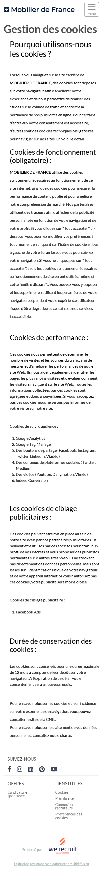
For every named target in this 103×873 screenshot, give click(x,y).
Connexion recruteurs (64, 806)
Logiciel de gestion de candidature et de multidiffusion (51, 863)
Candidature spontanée (17, 794)
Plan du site (64, 798)
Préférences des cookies (68, 816)
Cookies (61, 792)
